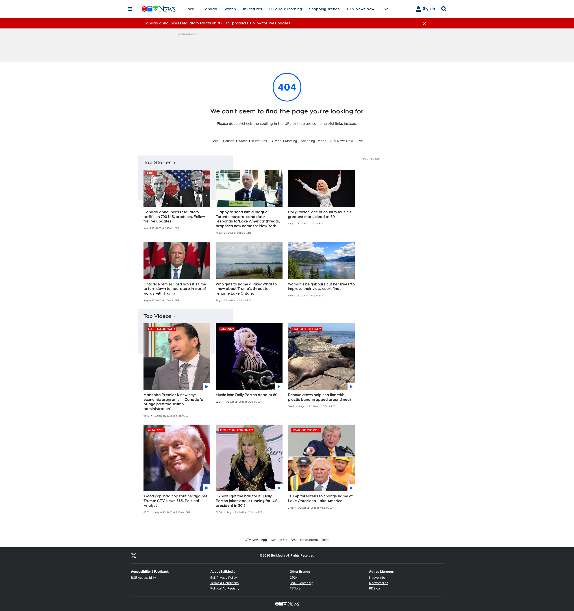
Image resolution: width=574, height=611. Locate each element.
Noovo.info (377, 577)
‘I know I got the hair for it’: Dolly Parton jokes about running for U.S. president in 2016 (247, 501)
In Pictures (252, 9)
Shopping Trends (324, 9)
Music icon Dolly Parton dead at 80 (246, 395)
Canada (209, 9)
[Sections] (130, 8)
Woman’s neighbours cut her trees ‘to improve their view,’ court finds (321, 286)
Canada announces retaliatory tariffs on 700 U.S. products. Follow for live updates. (174, 217)
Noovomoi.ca (378, 583)
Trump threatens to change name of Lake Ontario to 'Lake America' (320, 498)
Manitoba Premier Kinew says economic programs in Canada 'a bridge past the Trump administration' (173, 402)
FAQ (294, 540)
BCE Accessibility (143, 577)
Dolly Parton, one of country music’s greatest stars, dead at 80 (319, 214)
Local (190, 9)
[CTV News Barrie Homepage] (159, 9)
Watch (230, 9)
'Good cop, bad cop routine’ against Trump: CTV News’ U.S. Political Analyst (175, 501)
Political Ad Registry (224, 588)
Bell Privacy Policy (223, 577)
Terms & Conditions (224, 583)
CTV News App (256, 540)
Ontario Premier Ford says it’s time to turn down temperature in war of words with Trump (175, 289)
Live (385, 9)
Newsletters (309, 540)
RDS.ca (374, 588)
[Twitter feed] (133, 555)
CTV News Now (360, 9)
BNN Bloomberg (301, 583)
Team (325, 540)
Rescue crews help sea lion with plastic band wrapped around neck (319, 397)
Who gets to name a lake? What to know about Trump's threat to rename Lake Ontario (246, 289)
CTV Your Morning (285, 9)
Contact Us (279, 540)
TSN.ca (295, 588)
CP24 (294, 577)
